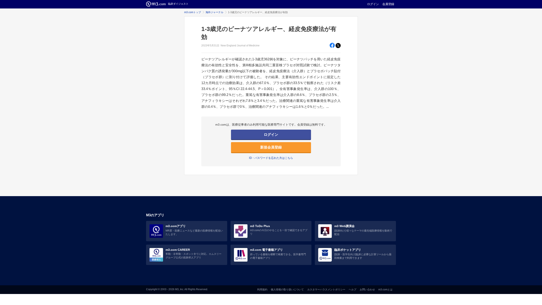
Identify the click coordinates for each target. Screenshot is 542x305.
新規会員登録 (271, 147)
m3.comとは (385, 289)
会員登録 (388, 4)
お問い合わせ (367, 289)
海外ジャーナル (214, 12)
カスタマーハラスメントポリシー (326, 289)
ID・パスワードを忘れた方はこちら (271, 157)
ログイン (373, 4)
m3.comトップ (192, 12)
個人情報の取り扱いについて (287, 289)
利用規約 (262, 289)
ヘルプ (352, 289)
